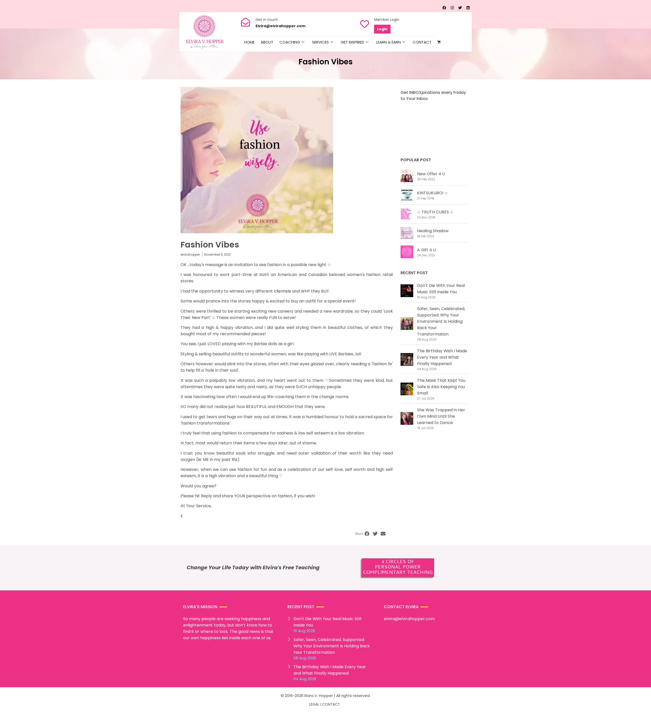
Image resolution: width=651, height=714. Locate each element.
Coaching (289, 42)
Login (382, 29)
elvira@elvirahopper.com (409, 619)
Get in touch (267, 19)
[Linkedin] (468, 8)
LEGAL (314, 704)
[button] (367, 534)
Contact (422, 42)
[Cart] (439, 42)
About (267, 42)
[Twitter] (460, 8)
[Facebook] (444, 8)
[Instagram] (452, 8)
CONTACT (331, 704)
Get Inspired (352, 42)
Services (320, 42)
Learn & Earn (388, 42)
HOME (249, 42)
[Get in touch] (245, 22)
